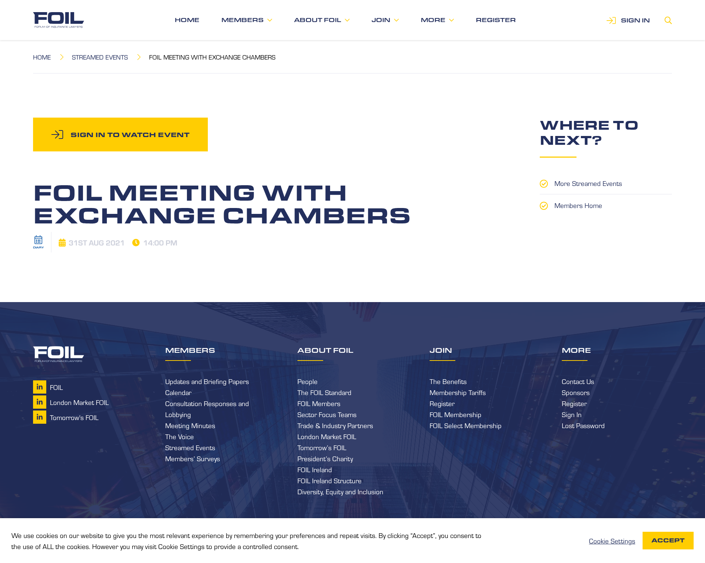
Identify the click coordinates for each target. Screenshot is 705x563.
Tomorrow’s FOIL (321, 447)
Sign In (572, 414)
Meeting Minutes (190, 425)
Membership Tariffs (458, 392)
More (433, 20)
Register (496, 20)
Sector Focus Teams (327, 414)
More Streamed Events (588, 183)
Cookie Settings (612, 540)
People (307, 381)
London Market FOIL (326, 436)
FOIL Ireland (314, 469)
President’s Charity (325, 458)
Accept (668, 540)
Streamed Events (100, 56)
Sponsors (576, 392)
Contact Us (578, 381)
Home (187, 20)
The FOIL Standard (324, 392)
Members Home (578, 205)
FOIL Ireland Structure (329, 480)
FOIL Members (318, 403)
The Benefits (448, 381)
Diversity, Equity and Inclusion (340, 491)
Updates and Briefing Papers (207, 381)
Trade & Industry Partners (335, 425)
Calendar (178, 392)
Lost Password (583, 425)
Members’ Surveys (192, 458)
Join (381, 20)
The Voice (179, 436)
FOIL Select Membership (466, 425)
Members (242, 20)
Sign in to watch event (129, 134)
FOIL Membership (455, 414)
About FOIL (317, 20)
